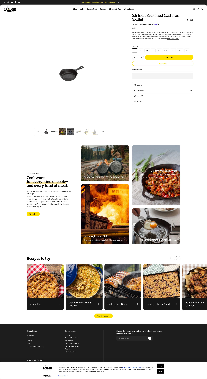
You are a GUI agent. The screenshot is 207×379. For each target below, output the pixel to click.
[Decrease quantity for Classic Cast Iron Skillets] (134, 57)
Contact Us (30, 335)
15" (187, 50)
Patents (67, 349)
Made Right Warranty (72, 346)
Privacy (67, 335)
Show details (61, 375)
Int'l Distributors (70, 352)
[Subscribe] (149, 338)
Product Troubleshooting (35, 346)
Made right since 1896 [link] (96, 236)
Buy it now (162, 63)
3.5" (135, 50)
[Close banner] (167, 364)
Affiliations (30, 338)
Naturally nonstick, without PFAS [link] (159, 239)
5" (141, 50)
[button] (38, 131)
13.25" (180, 50)
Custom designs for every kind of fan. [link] (104, 176)
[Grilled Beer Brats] (122, 287)
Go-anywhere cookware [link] (164, 170)
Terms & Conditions (72, 338)
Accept (160, 366)
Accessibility (69, 341)
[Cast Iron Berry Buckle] (161, 287)
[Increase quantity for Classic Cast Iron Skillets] (142, 57)
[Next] (118, 2)
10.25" (165, 50)
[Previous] (78, 2)
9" (159, 50)
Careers (29, 341)
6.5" (147, 50)
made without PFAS (173, 39)
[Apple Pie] (45, 287)
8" (153, 50)
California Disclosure (72, 343)
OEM (28, 343)
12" (173, 50)
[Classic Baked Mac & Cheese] (84, 287)
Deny (160, 371)
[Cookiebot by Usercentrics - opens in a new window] (47, 376)
